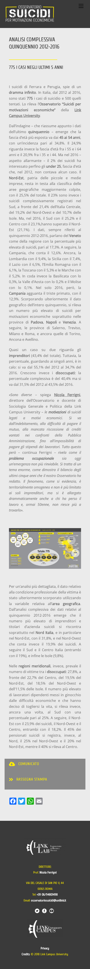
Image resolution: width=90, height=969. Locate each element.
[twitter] (37, 910)
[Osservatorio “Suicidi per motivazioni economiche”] (30, 22)
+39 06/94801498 (47, 894)
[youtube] (51, 910)
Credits (26, 954)
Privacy (45, 948)
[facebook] (44, 910)
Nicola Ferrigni (67, 394)
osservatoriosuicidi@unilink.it (48, 900)
